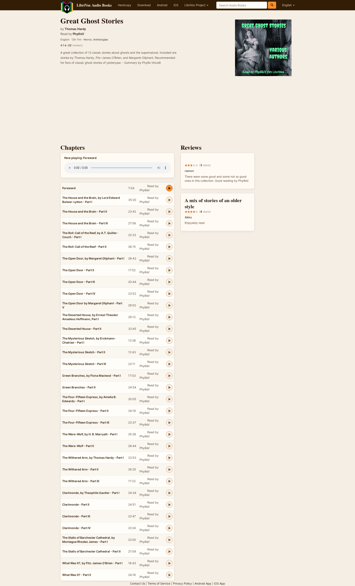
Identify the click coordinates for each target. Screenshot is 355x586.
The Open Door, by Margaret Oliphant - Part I (93, 258)
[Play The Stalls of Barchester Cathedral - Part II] (169, 551)
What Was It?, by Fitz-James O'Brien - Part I (92, 563)
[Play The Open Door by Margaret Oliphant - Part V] (169, 305)
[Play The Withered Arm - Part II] (169, 469)
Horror (88, 39)
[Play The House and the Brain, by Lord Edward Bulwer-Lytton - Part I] (169, 200)
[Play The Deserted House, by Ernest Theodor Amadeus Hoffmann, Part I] (169, 317)
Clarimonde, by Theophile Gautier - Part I (90, 493)
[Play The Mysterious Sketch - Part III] (169, 364)
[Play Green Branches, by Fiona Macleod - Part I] (169, 375)
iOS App (219, 583)
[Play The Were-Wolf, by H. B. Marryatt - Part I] (169, 434)
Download (144, 5)
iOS (176, 5)
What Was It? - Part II (76, 575)
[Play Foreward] (169, 188)
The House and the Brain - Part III (85, 223)
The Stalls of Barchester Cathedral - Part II (91, 551)
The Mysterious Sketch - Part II (83, 352)
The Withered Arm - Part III (80, 481)
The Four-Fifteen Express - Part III (85, 422)
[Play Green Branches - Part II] (169, 387)
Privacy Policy (182, 583)
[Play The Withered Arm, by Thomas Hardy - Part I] (169, 457)
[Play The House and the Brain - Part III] (169, 223)
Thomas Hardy (75, 29)
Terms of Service (159, 583)
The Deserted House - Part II (81, 328)
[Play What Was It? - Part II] (169, 575)
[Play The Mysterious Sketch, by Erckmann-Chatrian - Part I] (169, 340)
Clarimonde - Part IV (76, 528)
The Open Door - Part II (78, 270)
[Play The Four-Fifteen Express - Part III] (169, 422)
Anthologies (100, 39)
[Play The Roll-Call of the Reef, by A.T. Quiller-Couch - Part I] (169, 235)
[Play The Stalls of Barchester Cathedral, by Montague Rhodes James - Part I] (169, 539)
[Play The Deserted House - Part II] (169, 328)
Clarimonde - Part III (76, 516)
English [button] (287, 5)
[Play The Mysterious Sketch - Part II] (169, 352)
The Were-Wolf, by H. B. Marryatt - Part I (89, 434)
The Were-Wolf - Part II (78, 446)
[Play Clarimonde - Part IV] (169, 528)
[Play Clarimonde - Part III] (169, 516)
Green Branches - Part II (79, 387)
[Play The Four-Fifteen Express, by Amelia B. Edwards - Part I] (169, 399)
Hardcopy (124, 5)
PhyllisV (78, 34)
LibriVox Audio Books (94, 5)
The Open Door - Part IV (78, 293)
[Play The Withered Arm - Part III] (169, 481)
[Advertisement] (177, 109)
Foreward (69, 188)
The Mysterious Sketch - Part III (84, 364)
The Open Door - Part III (78, 282)
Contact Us (137, 583)
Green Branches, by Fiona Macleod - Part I (91, 375)
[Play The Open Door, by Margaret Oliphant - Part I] (169, 258)
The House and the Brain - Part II (84, 211)
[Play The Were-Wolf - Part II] (169, 446)
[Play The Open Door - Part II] (169, 270)
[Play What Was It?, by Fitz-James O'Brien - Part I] (169, 563)
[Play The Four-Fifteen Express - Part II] (169, 411)
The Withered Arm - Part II (80, 469)
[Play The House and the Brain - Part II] (169, 211)
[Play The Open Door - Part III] (169, 282)
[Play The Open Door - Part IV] (169, 293)
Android (162, 5)
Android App (203, 583)
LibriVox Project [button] (195, 5)
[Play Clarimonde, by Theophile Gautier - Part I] (169, 493)
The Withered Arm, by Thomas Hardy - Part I (93, 457)
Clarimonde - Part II (75, 504)
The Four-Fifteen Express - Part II (85, 410)
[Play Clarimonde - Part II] (169, 504)
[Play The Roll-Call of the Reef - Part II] (169, 246)
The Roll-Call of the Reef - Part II (84, 246)
